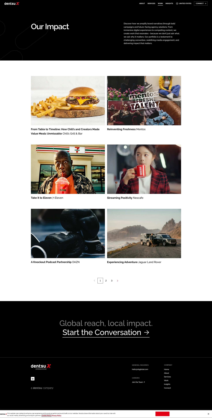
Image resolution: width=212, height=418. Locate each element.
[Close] (208, 413)
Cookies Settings (162, 414)
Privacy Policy (56, 416)
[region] (106, 414)
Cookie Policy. (46, 416)
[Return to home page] (11, 3)
